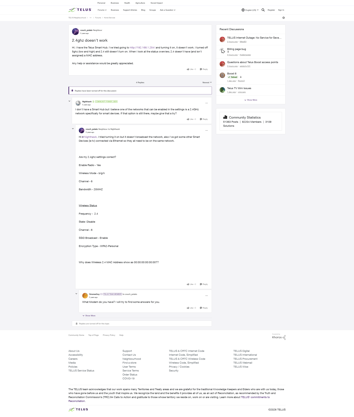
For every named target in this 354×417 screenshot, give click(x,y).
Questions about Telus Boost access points (252, 62)
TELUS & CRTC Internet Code (186, 350)
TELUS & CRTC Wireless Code (187, 358)
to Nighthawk (114, 129)
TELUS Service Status (81, 370)
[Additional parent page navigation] (90, 18)
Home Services (109, 18)
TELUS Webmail (242, 362)
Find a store (129, 362)
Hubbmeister (245, 55)
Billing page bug (236, 48)
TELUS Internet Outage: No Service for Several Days (254, 37)
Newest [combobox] (207, 82)
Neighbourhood (132, 358)
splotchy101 (245, 66)
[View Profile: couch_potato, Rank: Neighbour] (75, 31)
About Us (74, 350)
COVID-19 (129, 378)
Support (127, 350)
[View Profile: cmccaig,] (222, 90)
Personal (101, 3)
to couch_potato (130, 294)
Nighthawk (87, 101)
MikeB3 (243, 41)
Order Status (130, 374)
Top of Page (93, 335)
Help (121, 335)
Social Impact (157, 3)
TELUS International (245, 354)
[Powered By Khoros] (279, 337)
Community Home (76, 335)
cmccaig (242, 92)
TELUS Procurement (245, 358)
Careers (73, 358)
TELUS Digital (241, 350)
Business (115, 3)
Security (174, 370)
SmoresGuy (94, 294)
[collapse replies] (69, 101)
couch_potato (86, 30)
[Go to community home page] (80, 10)
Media (72, 362)
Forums (98, 18)
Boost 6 (231, 73)
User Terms (129, 366)
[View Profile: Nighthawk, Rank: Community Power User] (78, 103)
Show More (90, 315)
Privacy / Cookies (179, 366)
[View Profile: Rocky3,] (222, 75)
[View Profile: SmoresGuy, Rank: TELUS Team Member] (85, 295)
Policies (72, 366)
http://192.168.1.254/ (142, 47)
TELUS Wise (240, 366)
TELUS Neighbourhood (77, 18)
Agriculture (140, 3)
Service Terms (131, 370)
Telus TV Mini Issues (239, 88)
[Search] (263, 10)
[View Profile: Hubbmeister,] (222, 51)
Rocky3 (241, 81)
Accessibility (75, 354)
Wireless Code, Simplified (184, 362)
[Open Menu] (284, 18)
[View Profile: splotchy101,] (222, 64)
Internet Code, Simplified (183, 354)
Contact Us (129, 354)
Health (127, 3)
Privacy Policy (109, 335)
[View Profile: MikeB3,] (222, 39)
